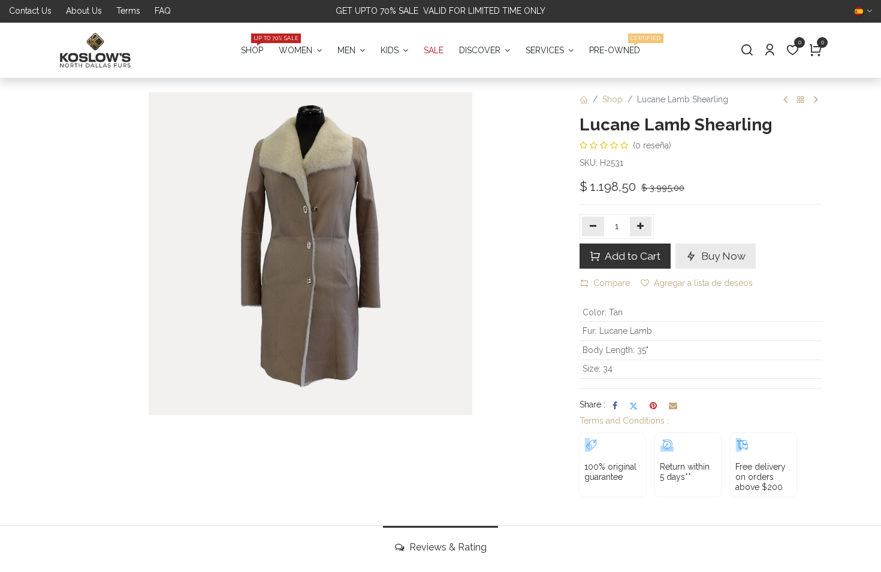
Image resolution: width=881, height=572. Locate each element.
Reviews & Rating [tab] (447, 547)
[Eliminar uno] (593, 226)
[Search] (746, 50)
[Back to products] (800, 100)
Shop (612, 99)
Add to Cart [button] (631, 256)
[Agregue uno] (641, 226)
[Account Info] (769, 50)
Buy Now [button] (722, 256)
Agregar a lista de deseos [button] (703, 283)
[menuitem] (252, 50)
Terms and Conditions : (624, 420)
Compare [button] (611, 283)
